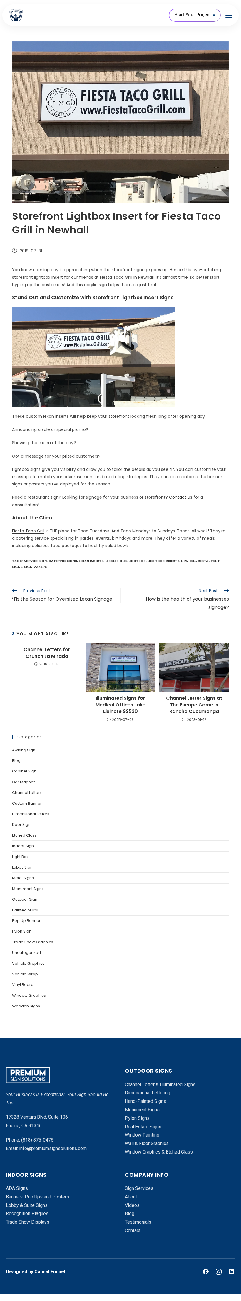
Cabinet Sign (24, 771)
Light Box (20, 857)
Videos (132, 1205)
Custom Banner (27, 803)
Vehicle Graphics (28, 963)
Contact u (179, 497)
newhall (188, 560)
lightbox (137, 560)
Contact (132, 1230)
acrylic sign (35, 560)
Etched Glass (24, 835)
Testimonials (138, 1222)
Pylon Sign (21, 931)
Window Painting (142, 1135)
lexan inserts (91, 560)
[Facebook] (205, 1271)
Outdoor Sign (24, 899)
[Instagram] (218, 1271)
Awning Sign (23, 750)
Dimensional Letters (30, 814)
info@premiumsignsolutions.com (53, 1148)
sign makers (35, 566)
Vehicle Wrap (25, 974)
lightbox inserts (163, 560)
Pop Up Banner (26, 920)
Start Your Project (193, 14)
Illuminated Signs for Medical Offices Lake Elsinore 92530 (120, 705)
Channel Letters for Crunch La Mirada (47, 652)
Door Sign (21, 824)
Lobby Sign (22, 867)
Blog (16, 760)
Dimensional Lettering (147, 1093)
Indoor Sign (23, 846)
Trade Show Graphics (32, 942)
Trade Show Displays (27, 1222)
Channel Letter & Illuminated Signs (160, 1084)
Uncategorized (26, 952)
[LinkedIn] (231, 1271)
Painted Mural (25, 910)
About (131, 1197)
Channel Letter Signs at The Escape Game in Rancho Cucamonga (194, 705)
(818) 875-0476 (37, 1140)
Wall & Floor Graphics (147, 1143)
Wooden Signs (26, 1006)
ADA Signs (17, 1188)
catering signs (62, 560)
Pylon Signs (137, 1118)
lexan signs (116, 560)
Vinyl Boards (24, 984)
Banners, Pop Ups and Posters (37, 1197)
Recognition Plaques (27, 1213)
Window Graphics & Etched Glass (159, 1152)
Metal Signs (23, 878)
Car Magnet (23, 782)
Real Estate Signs (143, 1127)
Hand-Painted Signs (145, 1101)
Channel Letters (27, 792)
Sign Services (139, 1188)
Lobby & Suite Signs (27, 1205)
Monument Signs (28, 888)
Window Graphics (29, 995)
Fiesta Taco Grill (28, 531)
